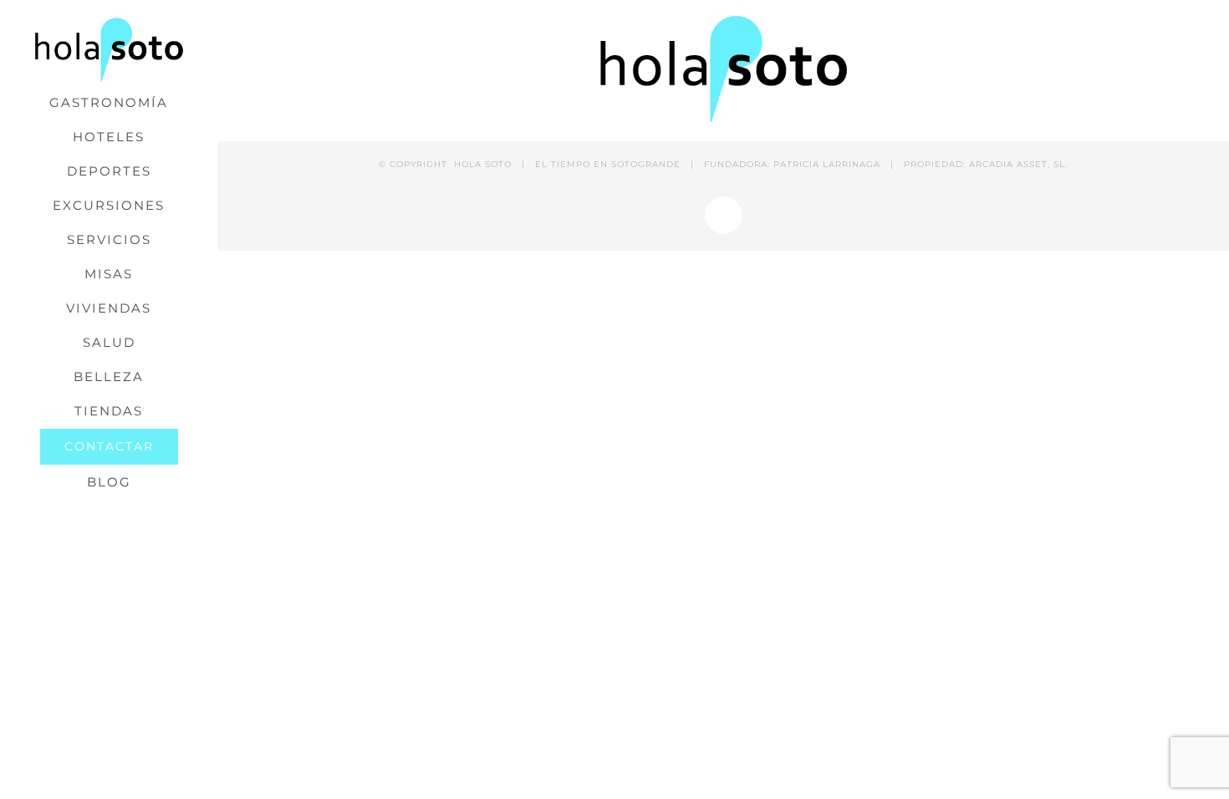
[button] (108, 517)
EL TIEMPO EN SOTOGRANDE (608, 164)
